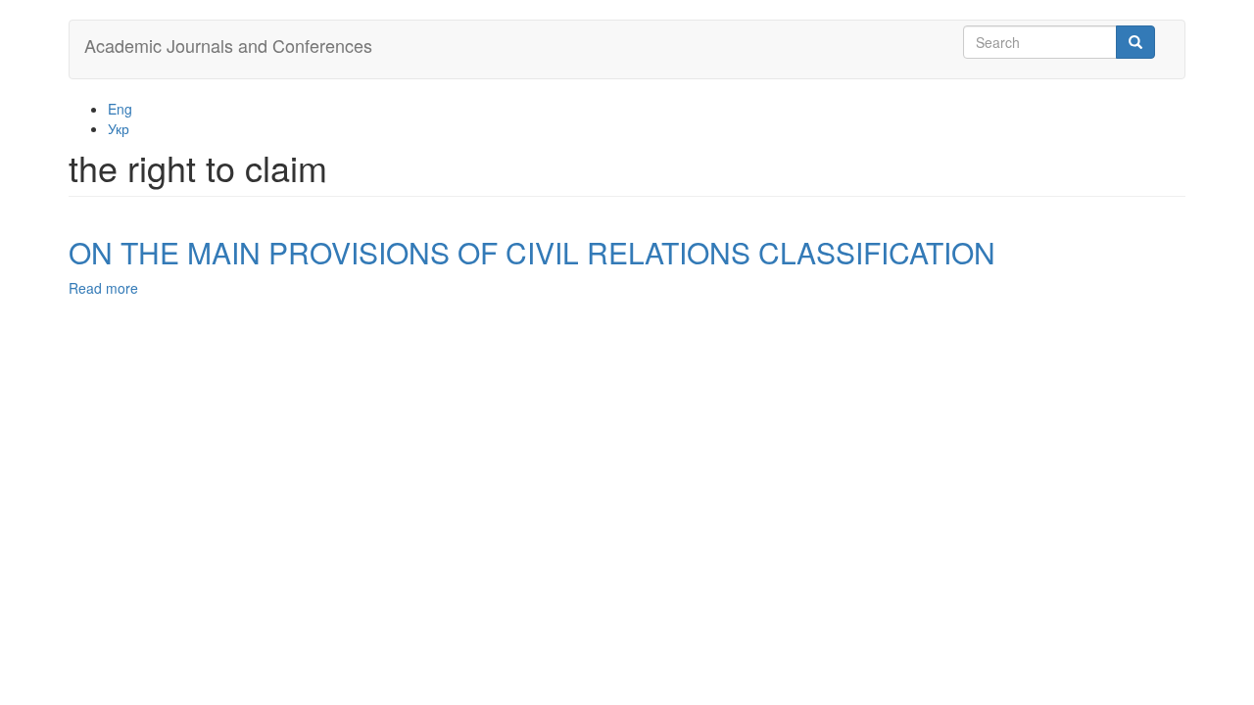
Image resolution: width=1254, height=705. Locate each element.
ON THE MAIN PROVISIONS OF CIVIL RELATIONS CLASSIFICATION (532, 252)
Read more (103, 288)
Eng (120, 108)
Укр (118, 128)
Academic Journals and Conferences (228, 45)
